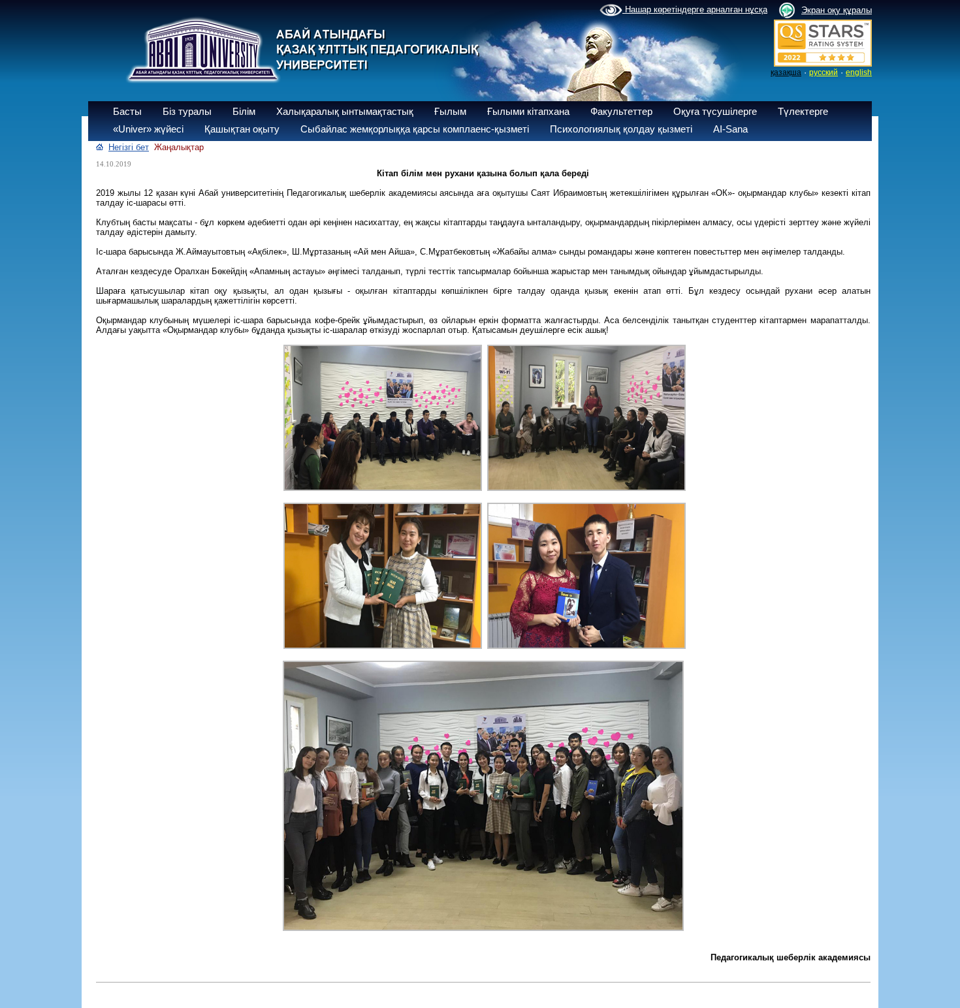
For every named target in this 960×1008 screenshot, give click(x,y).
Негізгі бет (128, 147)
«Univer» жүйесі (148, 128)
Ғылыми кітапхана (528, 111)
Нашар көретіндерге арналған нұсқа (694, 9)
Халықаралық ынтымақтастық (344, 111)
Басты (127, 111)
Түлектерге (803, 111)
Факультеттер (621, 111)
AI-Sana (730, 128)
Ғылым (450, 111)
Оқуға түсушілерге (715, 111)
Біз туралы (187, 111)
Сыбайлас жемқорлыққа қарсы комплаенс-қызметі (414, 128)
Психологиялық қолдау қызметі (621, 128)
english (859, 72)
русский (823, 72)
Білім (243, 111)
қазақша (786, 72)
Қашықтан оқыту (242, 128)
